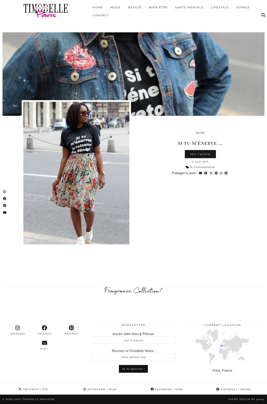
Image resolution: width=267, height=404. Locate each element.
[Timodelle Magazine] (46, 10)
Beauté (135, 7)
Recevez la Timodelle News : (133, 351)
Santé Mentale (189, 7)
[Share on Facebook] (205, 173)
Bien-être (158, 7)
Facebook (168, 389)
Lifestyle (220, 7)
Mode (115, 7)
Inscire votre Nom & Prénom (133, 334)
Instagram (101, 389)
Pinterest (235, 389)
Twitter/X (35, 389)
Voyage (243, 7)
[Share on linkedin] (226, 173)
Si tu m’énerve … (200, 143)
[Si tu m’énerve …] (133, 74)
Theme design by (246, 399)
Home (98, 7)
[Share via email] (200, 173)
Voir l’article (200, 154)
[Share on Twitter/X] (211, 173)
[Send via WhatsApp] (221, 173)
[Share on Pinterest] (216, 173)
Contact (101, 15)
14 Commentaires (202, 167)
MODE (200, 132)
